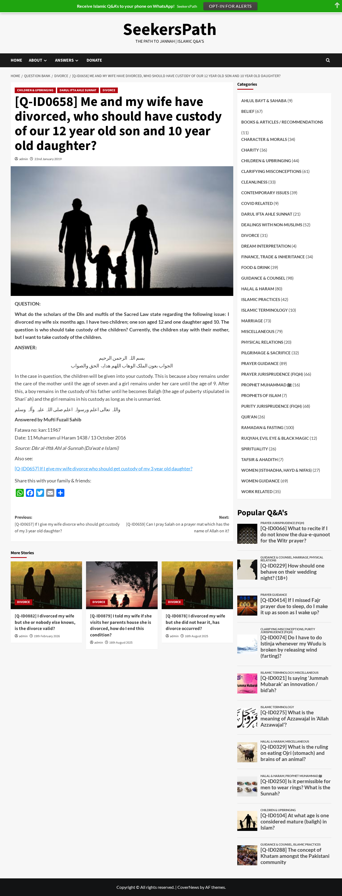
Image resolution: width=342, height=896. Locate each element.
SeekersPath (170, 29)
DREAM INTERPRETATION (266, 246)
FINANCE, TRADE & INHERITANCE (273, 256)
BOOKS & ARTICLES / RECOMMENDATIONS (282, 121)
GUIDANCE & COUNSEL (263, 278)
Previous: (67, 524)
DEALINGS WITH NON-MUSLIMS (271, 224)
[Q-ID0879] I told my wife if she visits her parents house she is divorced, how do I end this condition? (121, 625)
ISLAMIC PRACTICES (260, 299)
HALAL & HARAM (257, 288)
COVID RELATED (257, 203)
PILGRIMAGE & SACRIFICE (266, 352)
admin (23, 159)
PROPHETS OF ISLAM (261, 395)
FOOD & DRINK (255, 267)
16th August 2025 (121, 642)
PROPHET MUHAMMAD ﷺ (266, 384)
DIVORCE (109, 90)
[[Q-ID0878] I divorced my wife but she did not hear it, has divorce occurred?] (197, 585)
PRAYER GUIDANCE (260, 363)
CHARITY (250, 150)
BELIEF (247, 111)
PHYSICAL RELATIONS (262, 342)
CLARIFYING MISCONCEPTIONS (271, 171)
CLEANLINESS (254, 182)
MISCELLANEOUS (257, 331)
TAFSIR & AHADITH (259, 459)
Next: (177, 524)
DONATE (94, 60)
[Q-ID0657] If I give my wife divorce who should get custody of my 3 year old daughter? (103, 468)
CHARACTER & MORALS (264, 139)
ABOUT (35, 60)
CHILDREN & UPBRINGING (35, 90)
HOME (16, 60)
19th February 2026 (47, 636)
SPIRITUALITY (254, 448)
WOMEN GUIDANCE (260, 480)
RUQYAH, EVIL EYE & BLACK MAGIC (275, 438)
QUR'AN (249, 416)
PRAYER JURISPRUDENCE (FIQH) (272, 374)
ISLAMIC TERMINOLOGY (264, 310)
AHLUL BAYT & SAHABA (264, 100)
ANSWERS (64, 60)
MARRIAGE (252, 320)
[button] (328, 60)
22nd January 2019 (48, 159)
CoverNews (188, 887)
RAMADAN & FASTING (262, 427)
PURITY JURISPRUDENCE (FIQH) (271, 406)
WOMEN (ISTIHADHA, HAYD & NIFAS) (276, 470)
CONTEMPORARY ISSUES (265, 192)
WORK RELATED (257, 491)
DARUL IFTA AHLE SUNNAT (78, 90)
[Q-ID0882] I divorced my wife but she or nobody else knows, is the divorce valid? (45, 622)
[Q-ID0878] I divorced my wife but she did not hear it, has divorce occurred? (195, 622)
